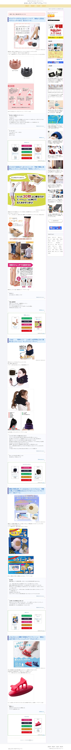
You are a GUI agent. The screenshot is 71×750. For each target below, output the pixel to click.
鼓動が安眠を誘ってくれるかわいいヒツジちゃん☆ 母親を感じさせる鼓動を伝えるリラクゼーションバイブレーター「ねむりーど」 (26, 491)
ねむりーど (27, 612)
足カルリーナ (26, 142)
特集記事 (53, 746)
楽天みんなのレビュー (41, 459)
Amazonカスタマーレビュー (40, 297)
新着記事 (49, 746)
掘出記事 (61, 746)
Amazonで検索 (26, 148)
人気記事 (57, 746)
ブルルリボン (26, 716)
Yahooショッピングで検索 (26, 151)
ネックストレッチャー (27, 464)
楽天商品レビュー (41, 137)
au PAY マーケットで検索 (26, 155)
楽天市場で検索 (26, 145)
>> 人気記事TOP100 (54, 220)
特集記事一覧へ (60, 59)
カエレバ (43, 160)
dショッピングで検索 (26, 158)
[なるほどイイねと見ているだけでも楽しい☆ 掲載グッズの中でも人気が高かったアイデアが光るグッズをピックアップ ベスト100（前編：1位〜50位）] (55, 50)
